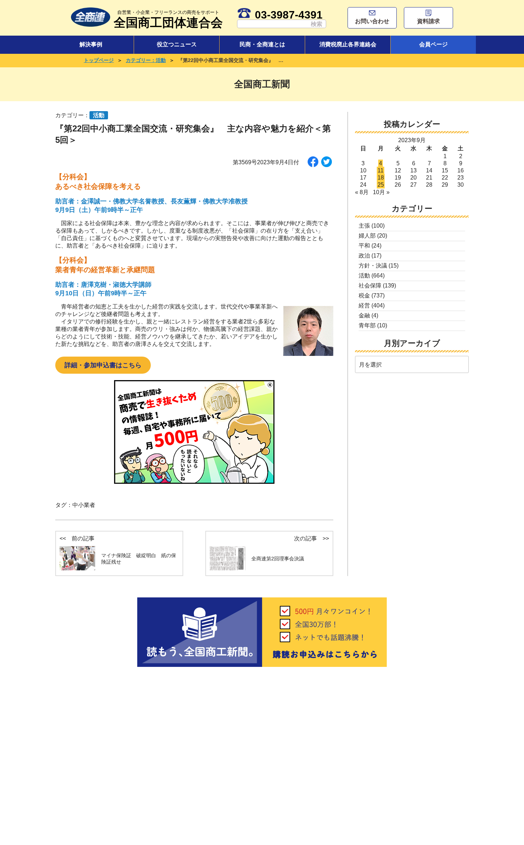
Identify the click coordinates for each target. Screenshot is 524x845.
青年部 (367, 325)
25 (380, 185)
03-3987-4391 (289, 15)
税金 (364, 295)
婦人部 (367, 236)
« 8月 (362, 192)
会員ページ (433, 44)
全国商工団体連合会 (168, 19)
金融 (364, 315)
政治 (364, 256)
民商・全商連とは (262, 44)
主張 (364, 226)
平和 (364, 246)
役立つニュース (177, 44)
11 (380, 170)
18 (380, 178)
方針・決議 (373, 266)
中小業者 (83, 505)
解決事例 (90, 44)
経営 (364, 305)
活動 (364, 276)
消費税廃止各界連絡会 (347, 44)
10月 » (381, 192)
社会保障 (370, 285)
